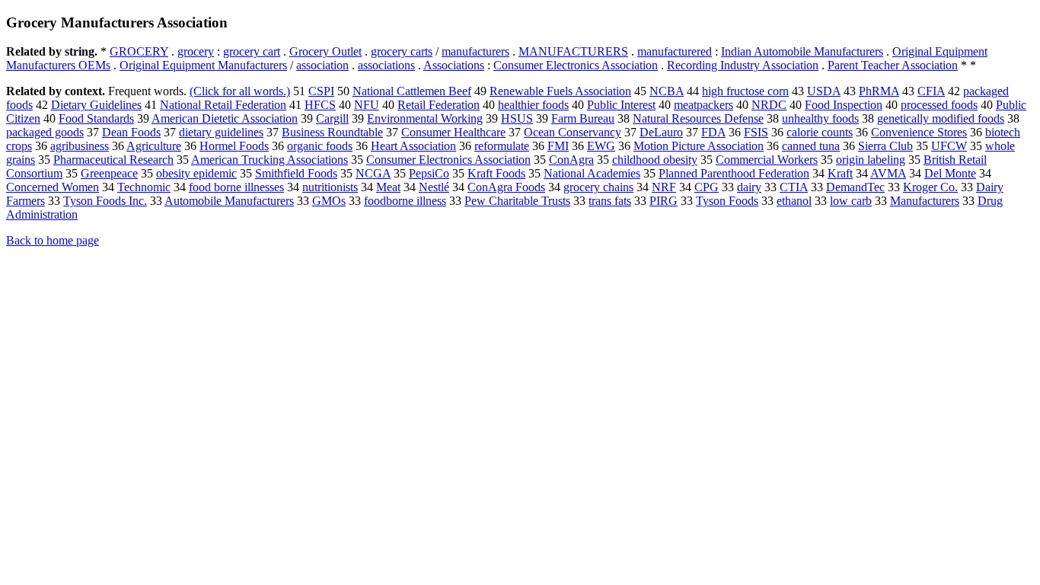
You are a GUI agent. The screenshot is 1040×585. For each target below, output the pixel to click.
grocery (195, 51)
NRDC (768, 104)
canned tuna (811, 145)
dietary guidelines (221, 132)
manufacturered (674, 51)
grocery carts (401, 51)
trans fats (610, 200)
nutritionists (330, 187)
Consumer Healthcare (453, 132)
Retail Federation (438, 104)
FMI (558, 145)
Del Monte (950, 173)
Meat (388, 187)
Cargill (332, 118)
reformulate (501, 145)
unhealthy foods (820, 118)
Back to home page (52, 240)
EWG (601, 145)
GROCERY (139, 51)
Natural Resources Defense (698, 118)
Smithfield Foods (296, 173)
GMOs (329, 200)
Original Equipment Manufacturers (203, 65)
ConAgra (571, 159)
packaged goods (45, 132)
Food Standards (96, 118)
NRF (664, 187)
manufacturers (475, 51)
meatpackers (703, 104)
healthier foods (533, 104)
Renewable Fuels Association (560, 91)
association (322, 65)
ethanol (794, 200)
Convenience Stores (919, 132)
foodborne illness (405, 200)
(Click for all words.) (240, 91)
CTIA (794, 187)
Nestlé (434, 187)
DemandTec (855, 187)
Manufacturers (924, 200)
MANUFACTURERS (573, 51)
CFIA (931, 91)
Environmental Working (425, 118)
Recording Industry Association (742, 65)
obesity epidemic (196, 173)
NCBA (666, 91)
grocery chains (598, 187)
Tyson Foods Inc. (105, 200)
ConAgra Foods (506, 187)
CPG (706, 187)
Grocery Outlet (325, 51)
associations (386, 65)
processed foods (939, 104)
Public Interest (621, 104)
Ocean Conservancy (572, 132)
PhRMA (879, 91)
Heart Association (413, 145)
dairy (749, 187)
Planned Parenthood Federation (734, 173)
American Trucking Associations (269, 159)
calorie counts (819, 132)
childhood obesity (654, 159)
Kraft (840, 173)
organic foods (320, 145)
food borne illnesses (236, 187)
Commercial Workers (767, 159)
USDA (824, 91)
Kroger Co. (930, 187)
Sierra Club (885, 145)
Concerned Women (52, 187)
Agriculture (153, 145)
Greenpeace (109, 173)
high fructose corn (745, 91)
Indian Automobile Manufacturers (802, 51)
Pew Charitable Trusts (517, 200)
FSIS (756, 132)
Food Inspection (843, 104)
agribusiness (79, 145)
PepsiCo (429, 173)
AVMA (888, 173)
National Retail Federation (223, 104)
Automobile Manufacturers (229, 200)
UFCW (949, 145)
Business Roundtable (332, 132)
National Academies (592, 173)
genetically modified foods (940, 118)
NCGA (373, 173)
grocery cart (251, 51)
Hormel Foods (234, 145)
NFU (366, 104)
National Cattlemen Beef (412, 91)
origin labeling (870, 159)
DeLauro (661, 132)
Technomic (144, 187)
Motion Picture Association (698, 145)
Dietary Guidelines (96, 104)
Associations (453, 65)
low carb (851, 200)
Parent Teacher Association (893, 65)
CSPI (321, 91)
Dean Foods (131, 132)
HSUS (517, 118)
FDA (713, 132)
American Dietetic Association (225, 118)
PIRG (663, 200)
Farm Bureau (582, 118)
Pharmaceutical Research (113, 159)
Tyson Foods (727, 200)
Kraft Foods (496, 173)
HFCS (320, 104)
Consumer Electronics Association (575, 65)
